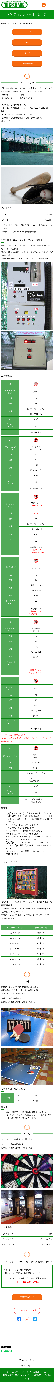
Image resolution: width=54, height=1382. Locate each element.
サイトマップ (27, 1366)
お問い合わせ (27, 63)
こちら (11, 121)
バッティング (27, 31)
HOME (3, 23)
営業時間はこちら (27, 1297)
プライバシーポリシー (27, 1360)
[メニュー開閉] (50, 5)
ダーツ (27, 53)
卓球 (27, 42)
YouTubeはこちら (27, 1310)
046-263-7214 (30, 1282)
